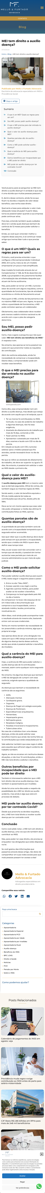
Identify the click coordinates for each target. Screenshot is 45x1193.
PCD (6, 966)
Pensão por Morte (11, 969)
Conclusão (10, 171)
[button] (42, 1154)
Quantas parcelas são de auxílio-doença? (19, 139)
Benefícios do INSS (11, 952)
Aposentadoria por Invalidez (15, 941)
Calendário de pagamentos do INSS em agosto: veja (20, 1039)
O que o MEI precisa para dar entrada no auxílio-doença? (22, 126)
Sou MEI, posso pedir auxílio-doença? (21, 121)
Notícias (7, 962)
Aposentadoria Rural (12, 945)
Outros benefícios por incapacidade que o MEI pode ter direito (22, 159)
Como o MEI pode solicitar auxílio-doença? (20, 146)
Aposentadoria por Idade (14, 938)
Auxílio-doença (10, 948)
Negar (22, 1182)
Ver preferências (22, 1188)
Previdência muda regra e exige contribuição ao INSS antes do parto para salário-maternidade (21, 1081)
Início (4, 54)
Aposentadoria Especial (13, 931)
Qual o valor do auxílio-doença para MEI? (20, 133)
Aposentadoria (10, 928)
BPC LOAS (8, 955)
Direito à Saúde (10, 959)
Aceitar (22, 1176)
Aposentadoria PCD (12, 934)
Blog (9, 54)
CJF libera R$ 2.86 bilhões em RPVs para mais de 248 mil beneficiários (21, 1122)
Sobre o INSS (9, 973)
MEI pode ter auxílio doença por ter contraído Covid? (20, 165)
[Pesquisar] (40, 914)
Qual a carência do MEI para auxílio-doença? (20, 152)
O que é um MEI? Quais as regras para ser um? (21, 116)
